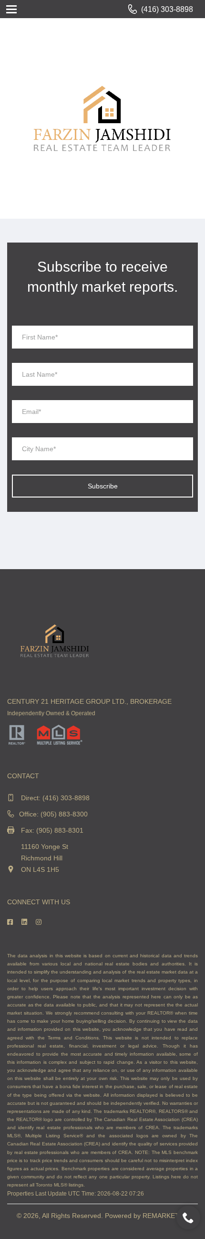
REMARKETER (165, 1215)
